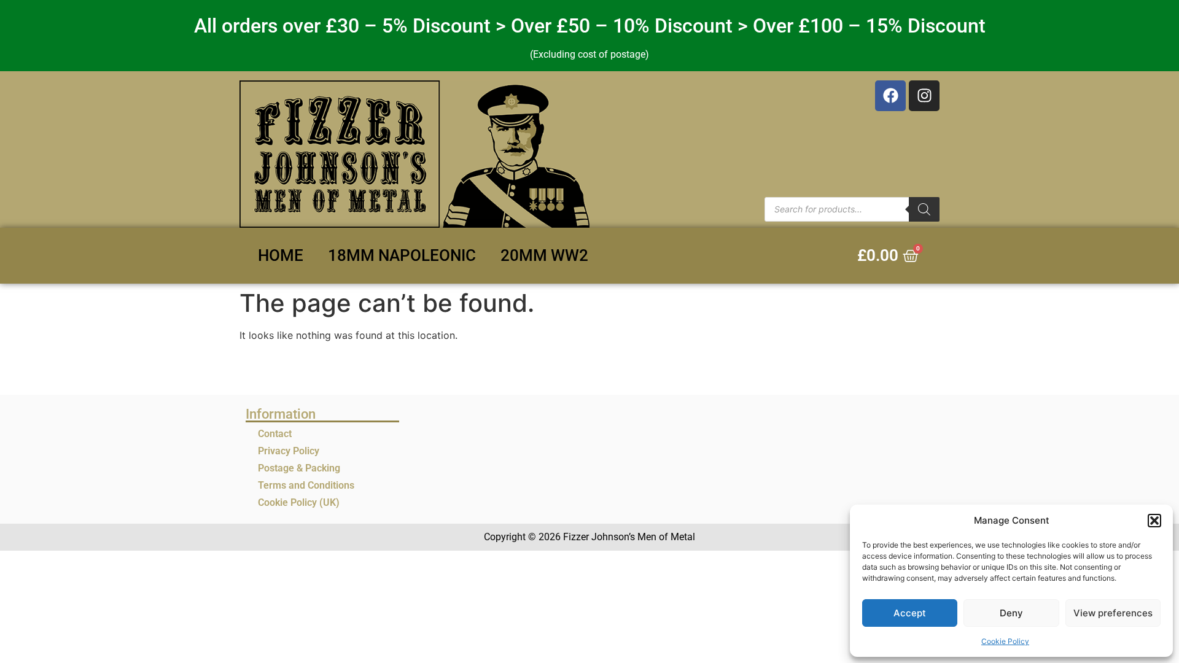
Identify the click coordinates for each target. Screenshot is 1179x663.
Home (280, 255)
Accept (909, 613)
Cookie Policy (1005, 641)
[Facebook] (890, 95)
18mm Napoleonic (402, 255)
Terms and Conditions (306, 485)
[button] (1154, 520)
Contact (275, 434)
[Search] (924, 209)
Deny (1011, 613)
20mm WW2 (544, 255)
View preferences (1113, 613)
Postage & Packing (299, 468)
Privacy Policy (288, 451)
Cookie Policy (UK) (299, 502)
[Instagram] (924, 95)
